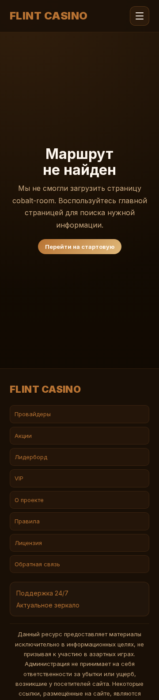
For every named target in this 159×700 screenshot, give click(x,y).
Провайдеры (33, 414)
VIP (19, 478)
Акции (23, 435)
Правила (27, 521)
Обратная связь (37, 564)
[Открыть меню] (139, 16)
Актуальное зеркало (48, 605)
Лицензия (28, 542)
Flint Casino (49, 16)
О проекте (29, 499)
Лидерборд (31, 456)
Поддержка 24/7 (42, 593)
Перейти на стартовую (79, 246)
